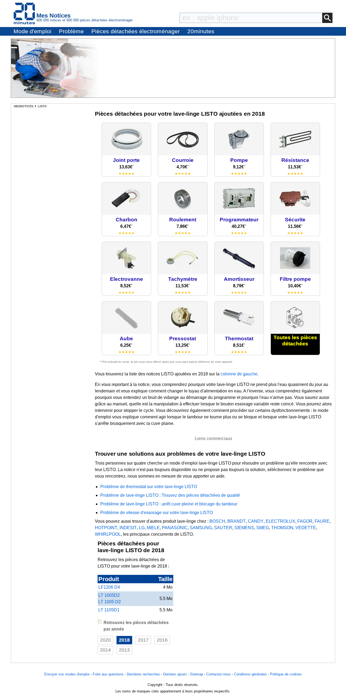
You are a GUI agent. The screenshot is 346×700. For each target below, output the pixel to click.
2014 (105, 650)
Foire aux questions (108, 674)
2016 (162, 640)
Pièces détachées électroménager (135, 31)
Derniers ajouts (175, 674)
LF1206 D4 (109, 587)
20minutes (200, 31)
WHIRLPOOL (108, 534)
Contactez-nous (218, 674)
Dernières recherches (143, 674)
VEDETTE (305, 527)
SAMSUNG (201, 527)
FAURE (322, 521)
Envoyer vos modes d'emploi (66, 674)
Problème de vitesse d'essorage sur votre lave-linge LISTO (156, 512)
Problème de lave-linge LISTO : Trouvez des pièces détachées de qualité (170, 495)
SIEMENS (244, 527)
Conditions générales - (252, 674)
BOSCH (217, 521)
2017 (143, 640)
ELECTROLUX (280, 521)
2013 (124, 650)
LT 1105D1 (108, 610)
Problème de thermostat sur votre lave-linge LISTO (148, 486)
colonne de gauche (239, 374)
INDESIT (128, 527)
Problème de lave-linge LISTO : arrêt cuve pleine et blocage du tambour (168, 504)
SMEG (262, 527)
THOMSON (282, 527)
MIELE (153, 527)
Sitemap (196, 674)
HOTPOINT (106, 527)
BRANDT (236, 521)
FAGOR (304, 521)
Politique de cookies (286, 674)
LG (142, 527)
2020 (105, 640)
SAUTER (223, 527)
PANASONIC (175, 527)
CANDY (256, 521)
